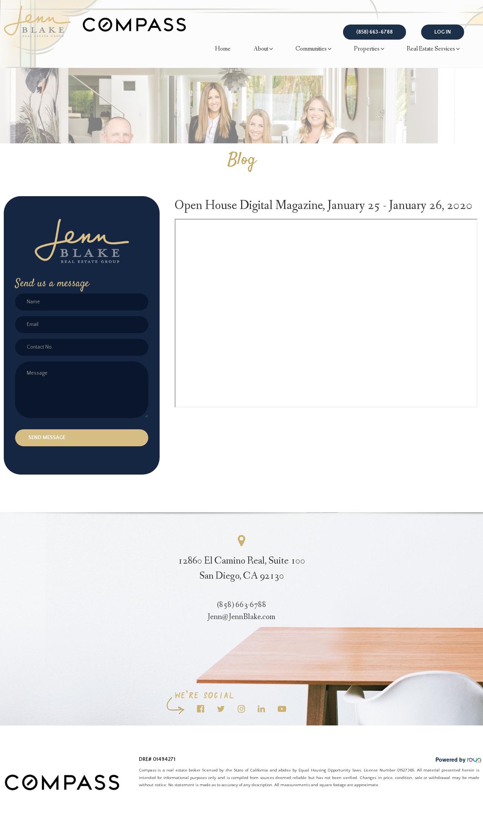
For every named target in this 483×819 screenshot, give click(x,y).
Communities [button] (311, 49)
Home (223, 49)
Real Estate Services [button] (431, 49)
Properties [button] (367, 49)
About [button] (261, 49)
